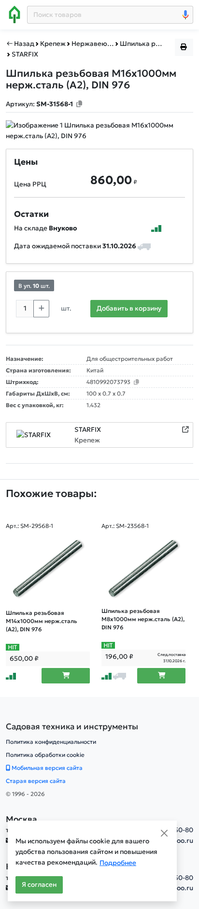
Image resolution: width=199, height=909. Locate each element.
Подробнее (118, 863)
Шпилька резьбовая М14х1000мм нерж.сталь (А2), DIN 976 (41, 621)
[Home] (14, 14)
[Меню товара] (184, 47)
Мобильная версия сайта (46, 767)
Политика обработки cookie (45, 754)
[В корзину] (66, 675)
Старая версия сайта (36, 780)
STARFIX (87, 430)
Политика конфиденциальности (51, 741)
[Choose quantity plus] (41, 308)
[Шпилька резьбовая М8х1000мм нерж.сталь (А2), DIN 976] (143, 568)
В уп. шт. (34, 285)
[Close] (164, 833)
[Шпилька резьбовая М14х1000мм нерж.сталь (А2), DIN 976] (48, 568)
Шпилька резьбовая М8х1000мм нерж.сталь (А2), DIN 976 (143, 619)
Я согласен (39, 885)
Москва (21, 819)
